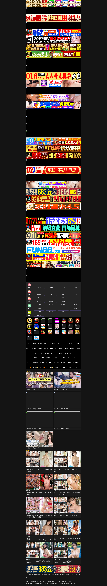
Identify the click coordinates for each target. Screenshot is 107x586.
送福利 (77, 343)
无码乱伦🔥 (76, 358)
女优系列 (51, 298)
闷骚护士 (75, 301)
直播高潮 (60, 348)
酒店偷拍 (78, 348)
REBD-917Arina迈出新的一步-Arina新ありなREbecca (66, 516)
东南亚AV (75, 291)
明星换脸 (51, 301)
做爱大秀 (63, 362)
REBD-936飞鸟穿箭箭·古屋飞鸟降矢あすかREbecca (66, 470)
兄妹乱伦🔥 (43, 367)
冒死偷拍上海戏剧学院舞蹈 (61, 409)
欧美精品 (63, 284)
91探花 (51, 294)
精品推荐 (39, 284)
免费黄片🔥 (50, 367)
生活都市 (39, 311)
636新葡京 (56, 358)
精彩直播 (66, 348)
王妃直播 (35, 353)
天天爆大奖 (35, 362)
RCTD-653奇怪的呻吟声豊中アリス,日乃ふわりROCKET (39, 493)
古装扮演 (39, 298)
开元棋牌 (40, 343)
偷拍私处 (47, 353)
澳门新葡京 (72, 353)
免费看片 (56, 362)
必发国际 (66, 353)
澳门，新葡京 (49, 362)
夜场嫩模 (60, 353)
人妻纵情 (63, 311)
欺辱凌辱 (39, 294)
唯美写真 (63, 304)
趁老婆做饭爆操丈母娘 (32, 389)
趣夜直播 (53, 353)
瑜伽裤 (63, 301)
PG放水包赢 (53, 348)
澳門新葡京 (35, 358)
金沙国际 (42, 362)
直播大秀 (69, 362)
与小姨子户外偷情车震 (60, 389)
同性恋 (75, 308)
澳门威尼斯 (75, 362)
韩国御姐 (51, 291)
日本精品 (51, 287)
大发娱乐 (28, 358)
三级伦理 (39, 287)
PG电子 (58, 343)
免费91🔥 (28, 367)
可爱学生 (63, 298)
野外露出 (75, 294)
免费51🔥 (69, 358)
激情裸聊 (63, 358)
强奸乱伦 (51, 284)
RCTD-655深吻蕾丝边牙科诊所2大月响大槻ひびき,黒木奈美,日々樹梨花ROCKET (39, 516)
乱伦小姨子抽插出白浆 (32, 448)
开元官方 (28, 362)
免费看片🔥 (49, 358)
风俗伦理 (75, 311)
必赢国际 (40, 348)
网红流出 (63, 294)
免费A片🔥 (35, 367)
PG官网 (34, 343)
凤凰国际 (46, 348)
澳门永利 (53, 343)
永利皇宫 (42, 358)
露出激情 (51, 304)
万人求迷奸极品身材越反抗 (33, 428)
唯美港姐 (63, 291)
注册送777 (71, 343)
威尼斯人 (28, 343)
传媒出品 (39, 308)
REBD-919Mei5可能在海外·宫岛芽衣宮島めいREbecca (39, 561)
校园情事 (51, 311)
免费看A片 (63, 367)
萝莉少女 (75, 284)
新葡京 (27, 348)
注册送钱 (64, 343)
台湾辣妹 (39, 291)
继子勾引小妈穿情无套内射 (33, 409)
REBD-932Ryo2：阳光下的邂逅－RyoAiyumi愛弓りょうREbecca (67, 493)
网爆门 (75, 304)
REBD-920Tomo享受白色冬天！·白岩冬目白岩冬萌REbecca (39, 470)
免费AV (69, 367)
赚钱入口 (57, 367)
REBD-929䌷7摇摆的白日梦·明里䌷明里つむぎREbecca (67, 539)
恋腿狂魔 (75, 298)
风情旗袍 (39, 301)
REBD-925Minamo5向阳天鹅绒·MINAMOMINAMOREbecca (63, 561)
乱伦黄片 (41, 353)
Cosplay (63, 287)
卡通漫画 (39, 304)
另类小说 (39, 315)
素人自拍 (75, 287)
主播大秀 (28, 353)
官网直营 (46, 343)
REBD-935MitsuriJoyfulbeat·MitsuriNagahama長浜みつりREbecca (39, 539)
